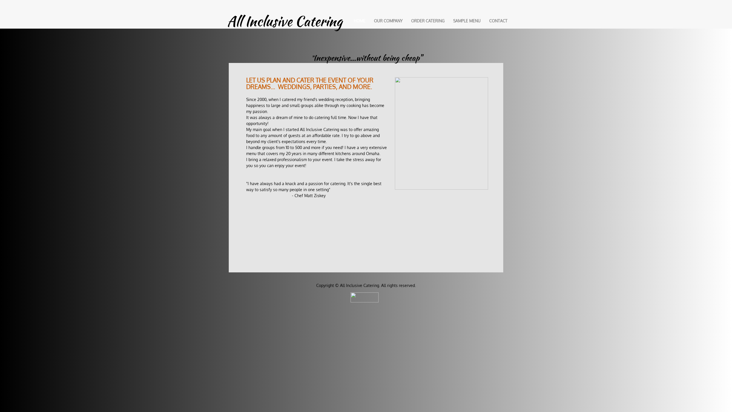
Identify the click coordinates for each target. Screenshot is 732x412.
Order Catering (428, 20)
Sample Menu (467, 20)
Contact (498, 20)
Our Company (388, 20)
